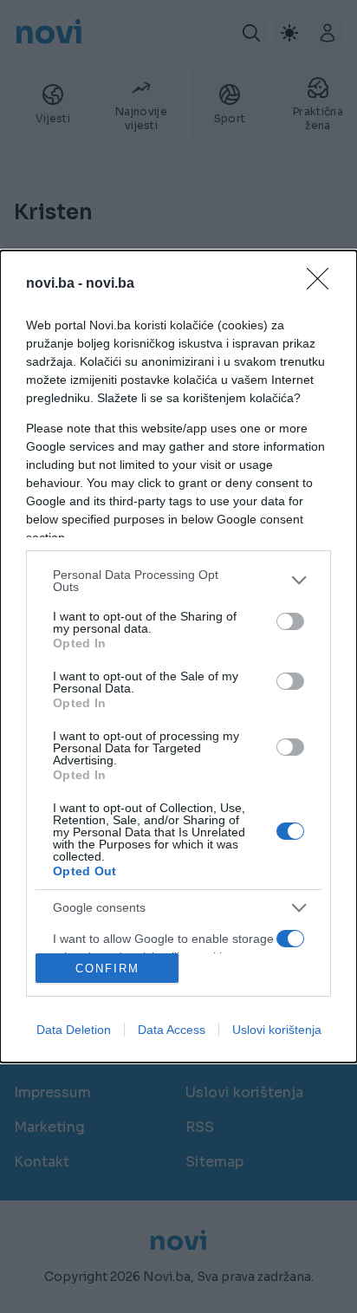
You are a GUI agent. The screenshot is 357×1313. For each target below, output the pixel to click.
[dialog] (178, 656)
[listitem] (178, 581)
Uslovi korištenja (276, 1030)
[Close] (323, 284)
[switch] (290, 621)
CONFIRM (107, 968)
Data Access (171, 1030)
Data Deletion (73, 1030)
